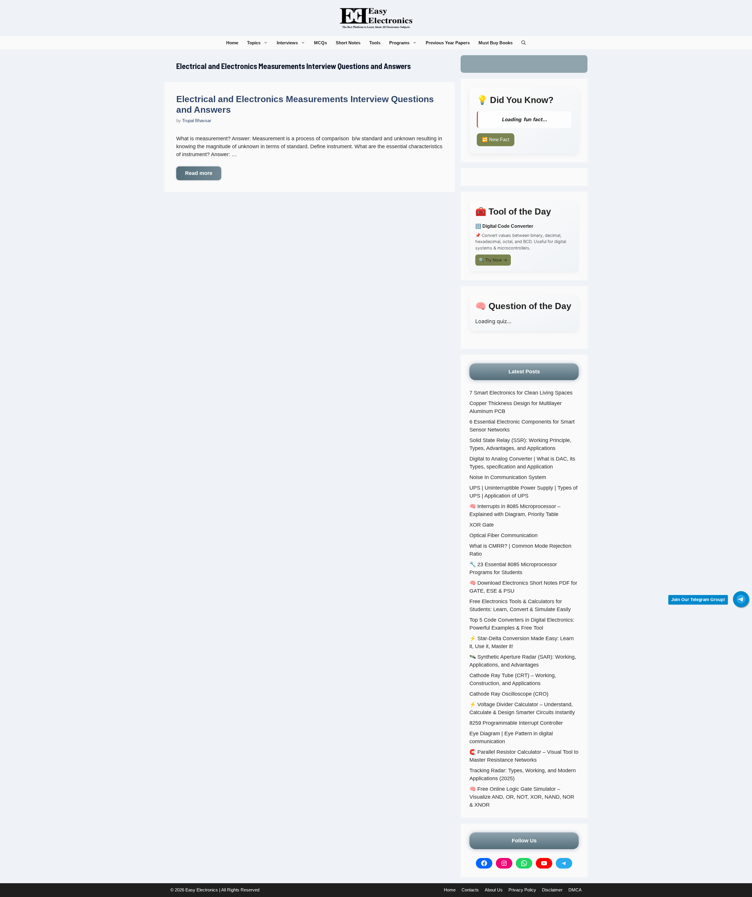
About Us (494, 889)
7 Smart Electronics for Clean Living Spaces (521, 393)
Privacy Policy (522, 889)
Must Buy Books (496, 42)
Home (232, 42)
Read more (198, 173)
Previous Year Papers (448, 42)
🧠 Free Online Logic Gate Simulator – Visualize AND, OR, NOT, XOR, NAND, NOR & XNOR (521, 797)
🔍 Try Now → (493, 259)
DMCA (575, 889)
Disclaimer (552, 889)
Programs (399, 42)
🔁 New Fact (495, 139)
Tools (374, 42)
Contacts (470, 889)
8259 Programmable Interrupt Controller (516, 723)
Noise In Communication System (507, 477)
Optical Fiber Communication (503, 535)
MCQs (320, 42)
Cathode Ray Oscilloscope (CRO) (508, 694)
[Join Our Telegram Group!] (741, 599)
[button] (523, 42)
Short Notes (348, 42)
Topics (254, 42)
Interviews (287, 42)
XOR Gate (481, 525)
